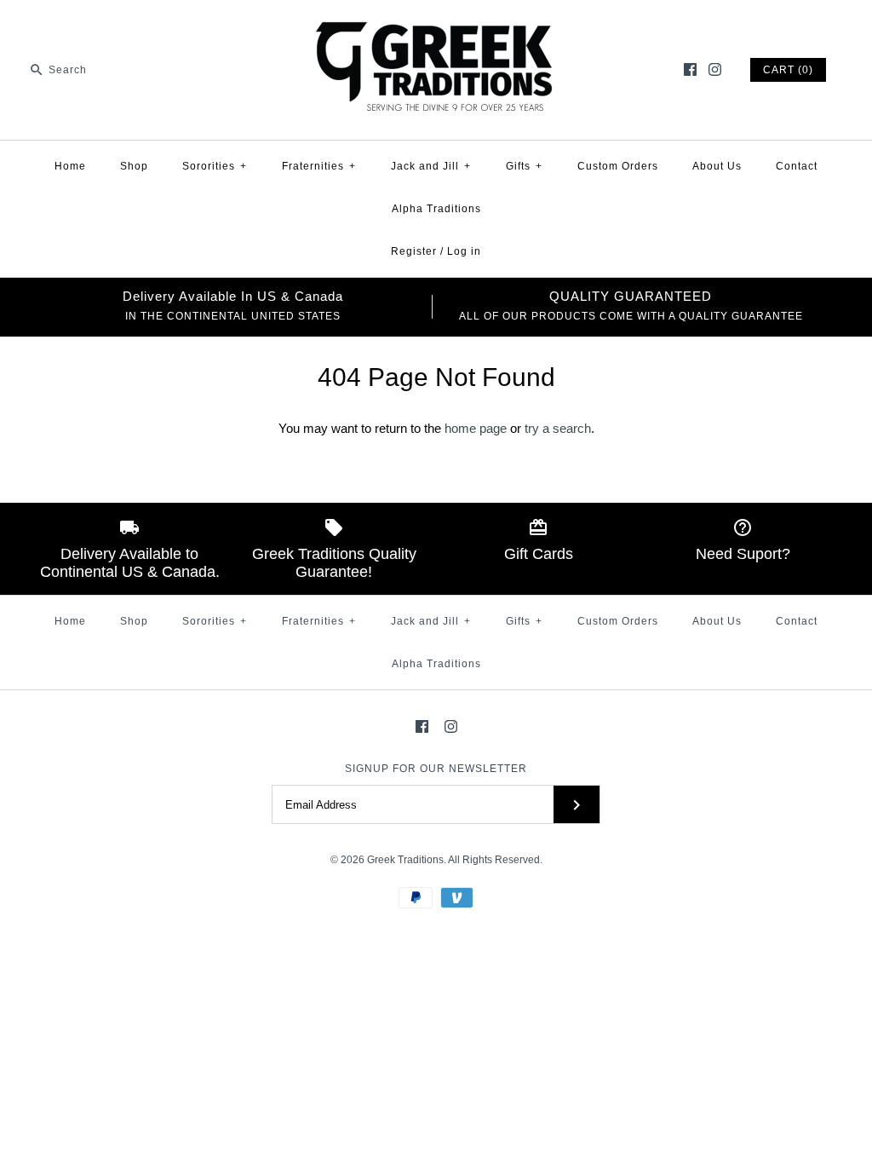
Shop (134, 166)
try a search (558, 428)
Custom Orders (617, 166)
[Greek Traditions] (436, 27)
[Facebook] (690, 69)
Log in (464, 251)
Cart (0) (788, 70)
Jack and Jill (431, 166)
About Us (717, 166)
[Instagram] (714, 69)
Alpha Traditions (436, 209)
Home (70, 166)
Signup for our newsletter (436, 769)
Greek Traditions (405, 860)
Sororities (214, 166)
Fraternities (319, 166)
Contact (797, 166)
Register (414, 251)
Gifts (524, 166)
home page (476, 428)
